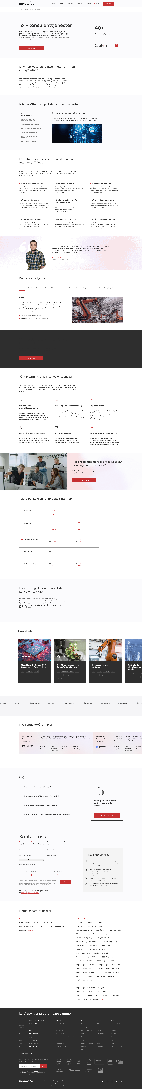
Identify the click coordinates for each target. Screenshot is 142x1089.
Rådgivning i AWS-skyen (105, 961)
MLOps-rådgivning (82, 957)
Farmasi (99, 1027)
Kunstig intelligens (86, 1030)
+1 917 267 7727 (32, 1020)
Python (103, 675)
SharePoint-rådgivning (83, 995)
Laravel (74, 675)
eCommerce (100, 1040)
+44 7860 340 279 (32, 1030)
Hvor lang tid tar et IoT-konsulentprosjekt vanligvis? (42, 796)
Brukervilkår (36, 1071)
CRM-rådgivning (116, 930)
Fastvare (35, 922)
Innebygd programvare (27, 926)
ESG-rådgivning (81, 942)
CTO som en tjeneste (82, 934)
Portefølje (88, 3)
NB (121, 3)
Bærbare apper (24, 922)
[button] (51, 787)
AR (82, 1046)
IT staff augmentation (62, 1046)
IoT (22, 671)
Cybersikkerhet (60, 1043)
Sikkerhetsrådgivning (102, 995)
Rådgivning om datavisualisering (87, 984)
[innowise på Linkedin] (103, 1081)
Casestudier (113, 1043)
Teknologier (70, 3)
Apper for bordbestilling (84, 926)
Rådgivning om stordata (84, 991)
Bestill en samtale (107, 815)
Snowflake (116, 995)
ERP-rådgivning (100, 938)
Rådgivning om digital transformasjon (89, 988)
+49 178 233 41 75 (32, 1037)
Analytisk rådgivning (95, 922)
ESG (109, 938)
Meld (43, 1066)
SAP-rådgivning (101, 991)
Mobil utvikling (60, 1033)
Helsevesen (100, 1023)
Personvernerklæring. (45, 1083)
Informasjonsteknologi (67, 671)
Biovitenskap (40, 1)
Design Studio (114, 1033)
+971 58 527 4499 (32, 1023)
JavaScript (66, 675)
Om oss (53, 3)
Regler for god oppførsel (116, 1046)
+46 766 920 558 (32, 1046)
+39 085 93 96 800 (33, 1043)
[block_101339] (105, 660)
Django (99, 671)
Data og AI (29, 1)
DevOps (58, 1040)
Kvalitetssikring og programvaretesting (66, 1036)
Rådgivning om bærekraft (110, 972)
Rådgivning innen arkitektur (85, 965)
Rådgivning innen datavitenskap (110, 965)
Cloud (82, 1033)
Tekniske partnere (115, 1027)
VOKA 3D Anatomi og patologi (64, 1049)
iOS (77, 671)
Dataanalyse (84, 1027)
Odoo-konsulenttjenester (84, 961)
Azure (134, 673)
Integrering (29, 671)
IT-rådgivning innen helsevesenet (87, 949)
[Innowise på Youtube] (107, 1081)
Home (20, 9)
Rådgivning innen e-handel (85, 968)
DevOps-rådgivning (100, 934)
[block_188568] (34, 660)
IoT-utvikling (42, 926)
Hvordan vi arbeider (115, 1023)
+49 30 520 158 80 (33, 1033)
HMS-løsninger (80, 945)
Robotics (22, 930)
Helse (36, 671)
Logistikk (99, 1049)
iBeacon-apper (46, 922)
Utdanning (100, 1043)
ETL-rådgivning (94, 942)
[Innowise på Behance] (121, 1081)
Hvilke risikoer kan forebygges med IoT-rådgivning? (42, 805)
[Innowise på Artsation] (116, 1081)
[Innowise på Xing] (112, 1081)
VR (85, 1046)
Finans (21, 1)
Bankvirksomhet (101, 1033)
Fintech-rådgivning (110, 942)
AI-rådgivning (80, 922)
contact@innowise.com (30, 893)
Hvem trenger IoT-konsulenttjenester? (37, 787)
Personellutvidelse (26, 675)
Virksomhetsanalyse (91, 999)
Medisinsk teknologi (100, 953)
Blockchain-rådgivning (83, 930)
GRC (120, 942)
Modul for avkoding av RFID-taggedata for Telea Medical (34, 666)
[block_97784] (70, 660)
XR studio (112, 1036)
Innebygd (106, 671)
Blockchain (84, 1036)
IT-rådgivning (105, 945)
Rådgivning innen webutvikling (86, 972)
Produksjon (96, 675)
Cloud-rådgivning (101, 930)
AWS (113, 671)
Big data (83, 1023)
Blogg (111, 1040)
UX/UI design (59, 1027)
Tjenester (61, 3)
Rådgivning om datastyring (107, 976)
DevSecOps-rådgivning (83, 938)
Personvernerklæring (31, 881)
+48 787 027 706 (32, 1050)
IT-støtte (105, 949)
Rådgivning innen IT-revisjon (108, 968)
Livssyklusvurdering (82, 953)
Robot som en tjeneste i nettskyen (102, 666)
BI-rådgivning (100, 926)
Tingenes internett (86, 1040)
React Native (111, 675)
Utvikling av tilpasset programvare (65, 1023)
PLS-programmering (57, 926)
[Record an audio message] (31, 874)
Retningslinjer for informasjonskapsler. (62, 1083)
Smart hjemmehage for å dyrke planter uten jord (68, 666)
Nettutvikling (61, 678)
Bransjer (79, 3)
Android (59, 675)
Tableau (78, 999)
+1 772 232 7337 (40, 1020)
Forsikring (99, 1036)
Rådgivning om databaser (84, 976)
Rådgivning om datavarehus (85, 980)
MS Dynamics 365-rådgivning (102, 957)
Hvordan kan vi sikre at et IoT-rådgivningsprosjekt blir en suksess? (47, 814)
